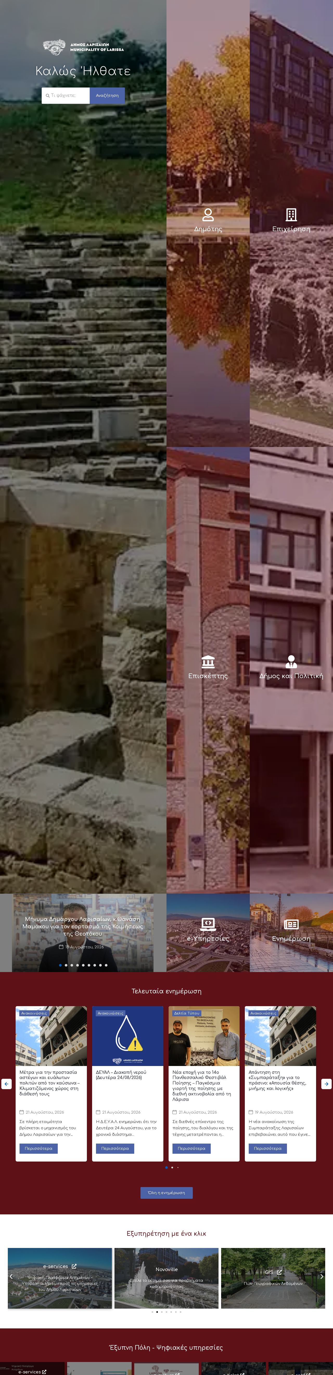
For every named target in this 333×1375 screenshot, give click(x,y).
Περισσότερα (39, 1148)
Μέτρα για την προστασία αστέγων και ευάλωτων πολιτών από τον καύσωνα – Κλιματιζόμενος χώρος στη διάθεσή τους (49, 1083)
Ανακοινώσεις (34, 1013)
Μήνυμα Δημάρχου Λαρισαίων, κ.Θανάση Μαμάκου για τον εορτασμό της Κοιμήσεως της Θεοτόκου (82, 926)
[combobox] (66, 95)
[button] (60, 965)
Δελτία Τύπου (187, 1013)
